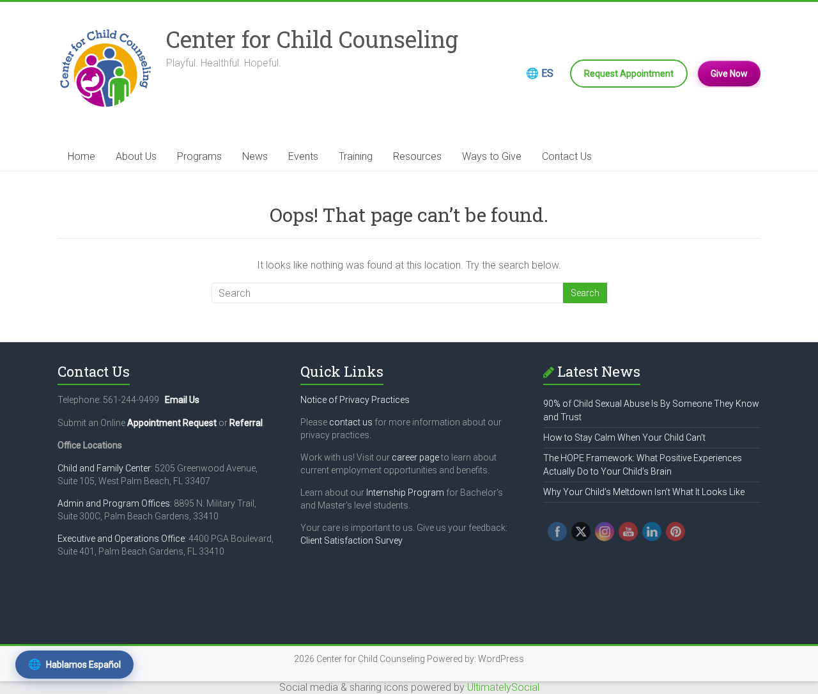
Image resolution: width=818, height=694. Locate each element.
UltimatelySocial (503, 687)
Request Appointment (629, 73)
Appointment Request (172, 423)
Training (356, 156)
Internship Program (405, 492)
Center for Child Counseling (312, 39)
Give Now (729, 73)
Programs (199, 156)
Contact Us (567, 156)
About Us (136, 156)
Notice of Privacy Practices (355, 400)
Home (81, 156)
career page (415, 457)
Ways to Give (491, 156)
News (255, 156)
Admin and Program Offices (114, 503)
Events (303, 156)
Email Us (182, 400)
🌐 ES (539, 73)
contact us (351, 422)
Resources (417, 156)
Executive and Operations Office (121, 538)
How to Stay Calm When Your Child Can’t (624, 437)
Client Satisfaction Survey (351, 540)
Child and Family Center (104, 468)
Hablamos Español (74, 664)
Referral (246, 423)
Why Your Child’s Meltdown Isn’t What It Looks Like (644, 492)
